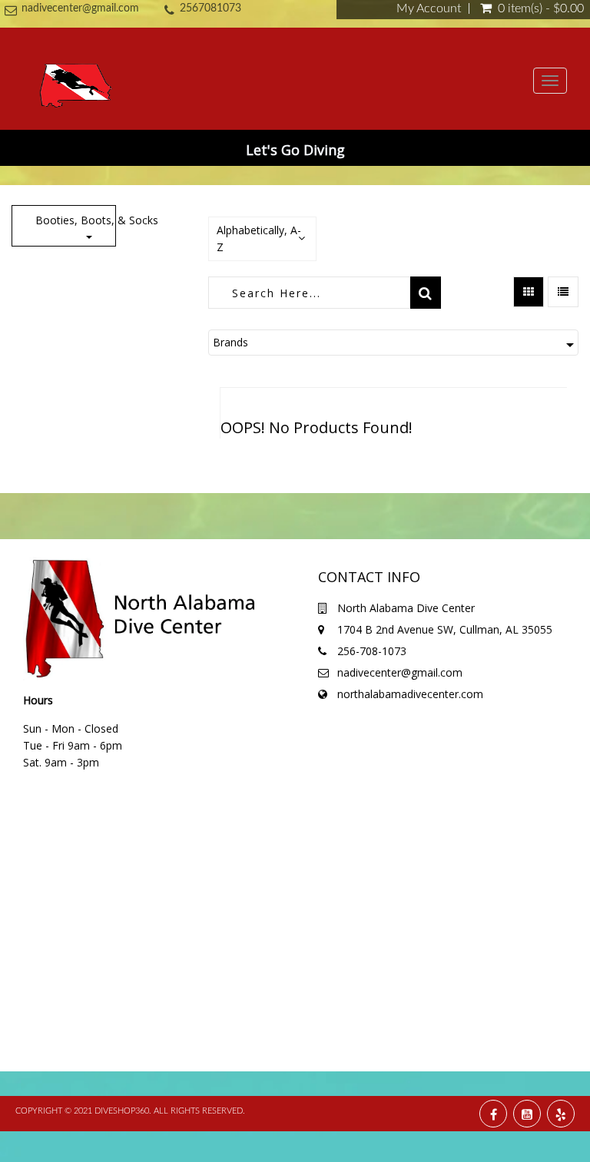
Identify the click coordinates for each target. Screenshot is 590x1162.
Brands (230, 342)
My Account (428, 8)
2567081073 (210, 8)
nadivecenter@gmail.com (80, 8)
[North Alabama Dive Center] (76, 79)
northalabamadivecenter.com (410, 694)
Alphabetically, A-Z (259, 238)
